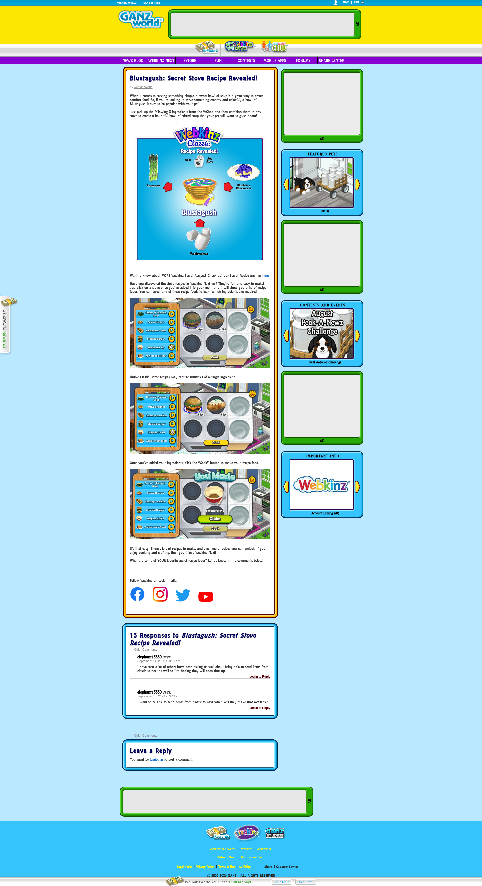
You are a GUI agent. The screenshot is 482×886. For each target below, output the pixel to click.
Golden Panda (325, 211)
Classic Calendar (325, 362)
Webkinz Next (161, 60)
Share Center (331, 60)
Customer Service (287, 867)
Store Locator (325, 513)
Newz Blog (133, 60)
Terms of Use (226, 867)
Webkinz (246, 849)
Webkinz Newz (239, 47)
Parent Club (274, 47)
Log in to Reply (259, 676)
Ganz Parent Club (252, 857)
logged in (156, 759)
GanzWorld (264, 849)
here (265, 275)
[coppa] (137, 600)
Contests (246, 60)
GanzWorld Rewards (223, 849)
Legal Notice (184, 867)
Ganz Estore (151, 2)
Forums (303, 60)
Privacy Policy (205, 867)
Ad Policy (245, 867)
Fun (218, 60)
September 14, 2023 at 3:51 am (158, 661)
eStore (189, 60)
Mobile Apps (275, 60)
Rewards (206, 47)
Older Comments (143, 649)
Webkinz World (127, 2)
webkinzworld (143, 87)
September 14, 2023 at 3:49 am (158, 696)
